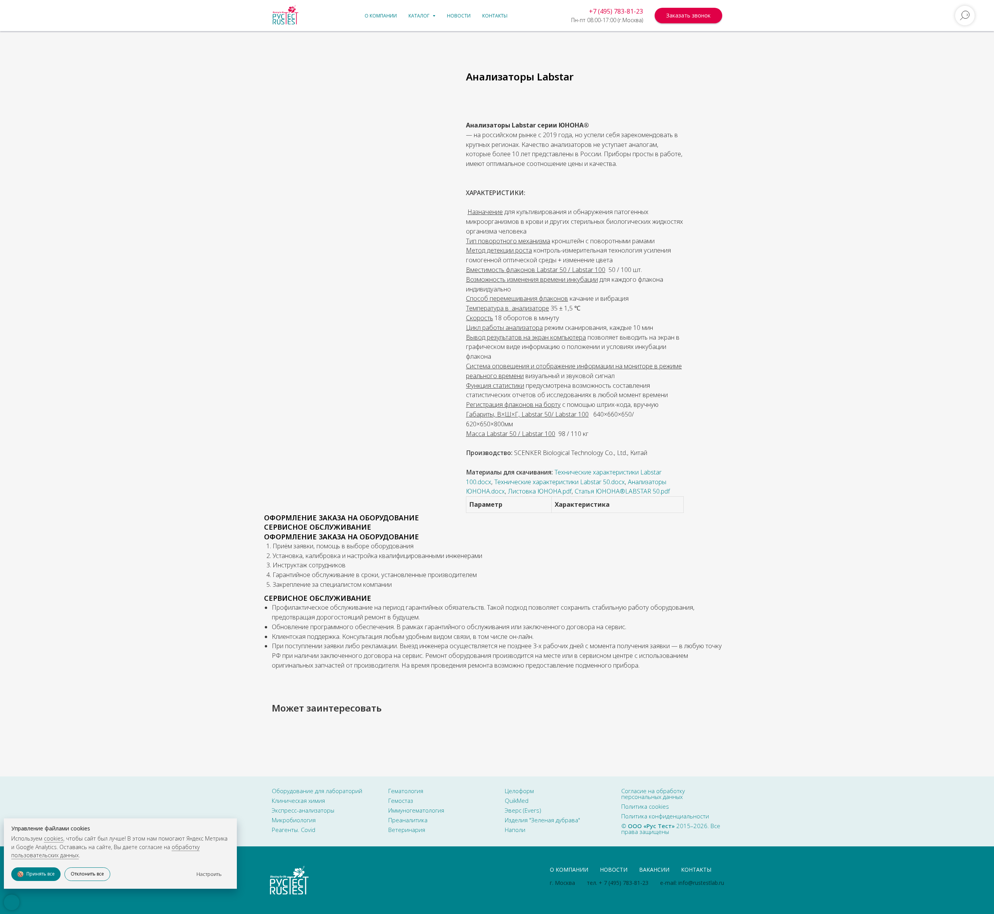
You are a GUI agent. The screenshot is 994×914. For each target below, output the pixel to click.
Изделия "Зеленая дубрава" (542, 820)
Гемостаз (400, 800)
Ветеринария (406, 830)
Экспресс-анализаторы (303, 810)
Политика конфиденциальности (665, 816)
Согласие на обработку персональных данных (653, 794)
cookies (53, 838)
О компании (381, 15)
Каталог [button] (419, 15)
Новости (459, 15)
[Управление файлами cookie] (11, 902)
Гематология (405, 791)
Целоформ (519, 791)
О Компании (569, 869)
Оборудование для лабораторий (317, 791)
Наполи (515, 830)
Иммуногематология (416, 810)
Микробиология (294, 820)
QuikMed (516, 800)
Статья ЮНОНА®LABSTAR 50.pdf (622, 491)
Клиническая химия (298, 800)
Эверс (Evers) (523, 810)
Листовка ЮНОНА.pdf (540, 491)
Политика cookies (645, 806)
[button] (688, 15)
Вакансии (654, 869)
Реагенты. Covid (293, 830)
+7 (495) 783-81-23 (616, 11)
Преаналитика (407, 820)
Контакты (494, 15)
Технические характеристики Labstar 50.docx (559, 482)
